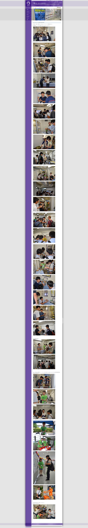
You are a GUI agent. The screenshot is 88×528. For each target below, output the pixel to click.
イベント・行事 (28, 14)
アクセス (28, 18)
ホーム (28, 9)
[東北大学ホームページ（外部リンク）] (27, 3)
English (47, 0)
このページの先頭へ (63, 321)
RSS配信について (51, 0)
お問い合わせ (60, 0)
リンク (28, 19)
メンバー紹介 (28, 16)
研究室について (28, 13)
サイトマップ (55, 0)
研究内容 (28, 11)
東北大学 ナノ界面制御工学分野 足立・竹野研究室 (48, 3)
